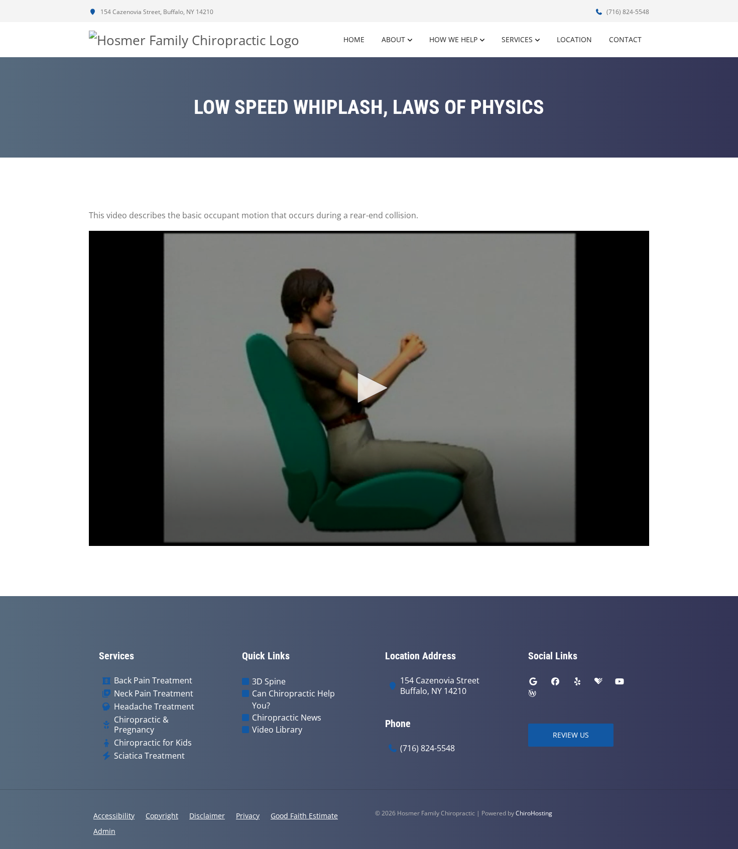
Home (353, 39)
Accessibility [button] (114, 815)
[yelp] (577, 681)
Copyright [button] (162, 815)
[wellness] (532, 693)
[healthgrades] (598, 681)
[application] (369, 388)
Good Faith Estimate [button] (304, 815)
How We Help (453, 39)
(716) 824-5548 (627, 12)
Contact (625, 39)
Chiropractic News (286, 717)
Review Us (571, 735)
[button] (369, 388)
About (393, 39)
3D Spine (269, 681)
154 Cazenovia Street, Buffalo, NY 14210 (156, 12)
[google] (533, 681)
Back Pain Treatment (153, 680)
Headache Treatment (154, 706)
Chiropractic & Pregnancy (141, 725)
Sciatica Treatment (149, 756)
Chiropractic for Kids (153, 743)
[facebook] (555, 681)
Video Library (277, 729)
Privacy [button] (248, 815)
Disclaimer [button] (207, 815)
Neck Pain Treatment (153, 693)
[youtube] (619, 681)
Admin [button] (104, 831)
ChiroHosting (534, 813)
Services (517, 39)
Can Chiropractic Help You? (293, 699)
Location (574, 39)
